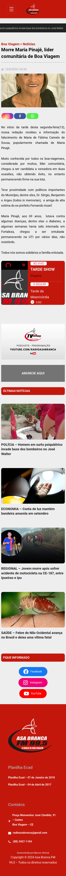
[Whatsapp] (32, 116)
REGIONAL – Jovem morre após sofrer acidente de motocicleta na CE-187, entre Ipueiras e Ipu (32, 573)
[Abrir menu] (11, 9)
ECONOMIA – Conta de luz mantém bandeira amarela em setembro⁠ (28, 511)
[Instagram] (7, 116)
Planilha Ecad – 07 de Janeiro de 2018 (31, 777)
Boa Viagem (10, 44)
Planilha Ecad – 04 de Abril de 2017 (29, 784)
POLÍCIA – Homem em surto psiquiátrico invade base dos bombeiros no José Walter (31, 449)
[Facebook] (20, 116)
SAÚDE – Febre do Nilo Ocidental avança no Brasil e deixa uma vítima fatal (31, 635)
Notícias (29, 44)
